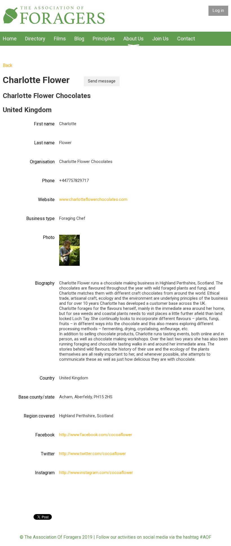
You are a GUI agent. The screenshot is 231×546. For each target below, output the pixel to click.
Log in (218, 10)
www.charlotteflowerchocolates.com (93, 199)
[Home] (54, 22)
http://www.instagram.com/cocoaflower (96, 472)
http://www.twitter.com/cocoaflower (92, 453)
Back (7, 65)
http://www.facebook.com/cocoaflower (95, 434)
